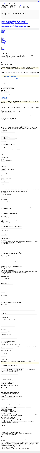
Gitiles (4, 451)
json (38, 451)
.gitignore (3, 38)
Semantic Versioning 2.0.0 (13, 363)
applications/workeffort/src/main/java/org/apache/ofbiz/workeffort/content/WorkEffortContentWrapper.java (14, 26)
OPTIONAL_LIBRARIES (5, 47)
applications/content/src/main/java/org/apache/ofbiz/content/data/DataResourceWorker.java (12, 20)
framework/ (3, 31)
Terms (9, 451)
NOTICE (3, 46)
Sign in (38, 1)
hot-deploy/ (3, 33)
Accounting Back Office (4, 97)
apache (2, 3)
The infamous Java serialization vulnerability (10, 76)
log (20, 5)
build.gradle (3, 42)
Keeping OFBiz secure (18, 78)
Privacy (7, 451)
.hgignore (3, 39)
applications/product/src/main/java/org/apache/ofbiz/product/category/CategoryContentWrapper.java (14, 23)
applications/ (3, 30)
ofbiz (5, 3)
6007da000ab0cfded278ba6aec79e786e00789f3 (10, 8)
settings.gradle (4, 49)
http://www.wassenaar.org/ (34, 439)
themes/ (3, 36)
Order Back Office (3, 96)
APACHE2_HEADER (4, 41)
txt (36, 451)
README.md (3, 48)
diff (25, 20)
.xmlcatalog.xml (4, 40)
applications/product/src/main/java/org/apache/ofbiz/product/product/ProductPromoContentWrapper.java (14, 25)
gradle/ (3, 32)
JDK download (2, 65)
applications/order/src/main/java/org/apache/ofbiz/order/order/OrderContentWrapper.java (12, 21)
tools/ (2, 37)
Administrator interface (4, 98)
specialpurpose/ (4, 35)
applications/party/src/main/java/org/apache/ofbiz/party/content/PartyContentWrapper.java (12, 22)
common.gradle (4, 43)
